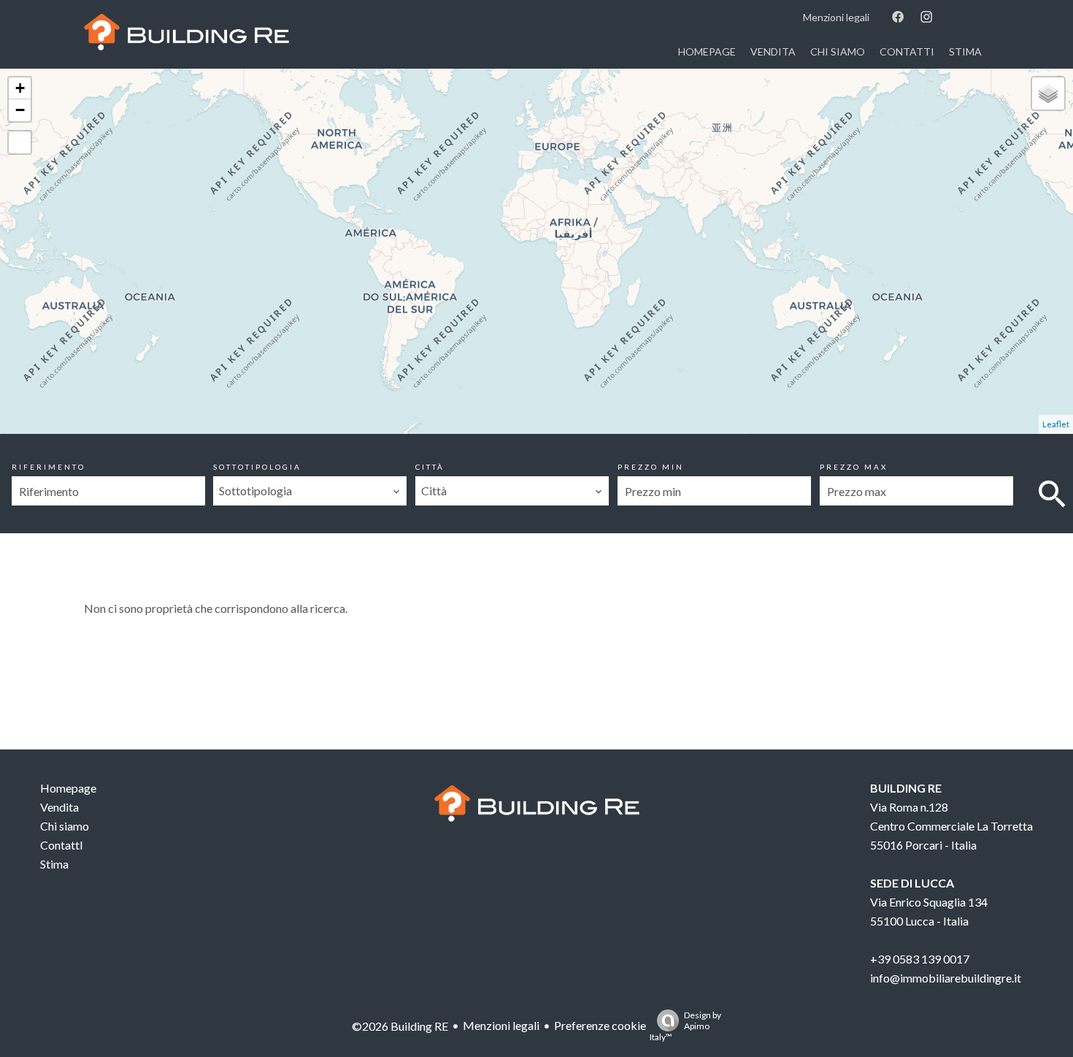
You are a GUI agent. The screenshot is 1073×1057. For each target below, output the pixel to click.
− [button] (20, 110)
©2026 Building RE (400, 1026)
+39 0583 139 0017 (919, 959)
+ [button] (20, 88)
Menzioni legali (501, 1025)
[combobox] (310, 490)
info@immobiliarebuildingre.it (945, 978)
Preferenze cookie (600, 1025)
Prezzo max (854, 466)
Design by (685, 1026)
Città (430, 466)
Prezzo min (651, 466)
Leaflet (1055, 424)
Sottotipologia (257, 466)
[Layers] (1048, 93)
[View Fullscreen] (20, 142)
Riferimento (48, 466)
